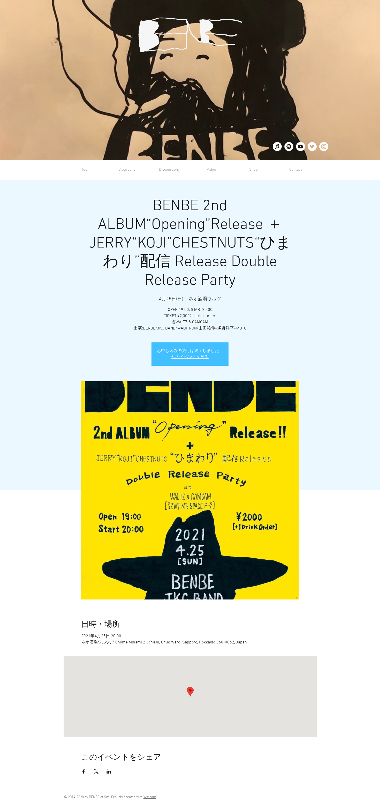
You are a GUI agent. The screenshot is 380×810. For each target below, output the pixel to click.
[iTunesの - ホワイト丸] (277, 146)
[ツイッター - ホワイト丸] (312, 146)
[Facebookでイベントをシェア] (83, 771)
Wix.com (149, 797)
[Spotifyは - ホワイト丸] (288, 146)
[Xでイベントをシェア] (96, 771)
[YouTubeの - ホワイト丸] (300, 146)
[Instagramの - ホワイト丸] (323, 146)
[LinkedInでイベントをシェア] (109, 771)
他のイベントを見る (190, 357)
